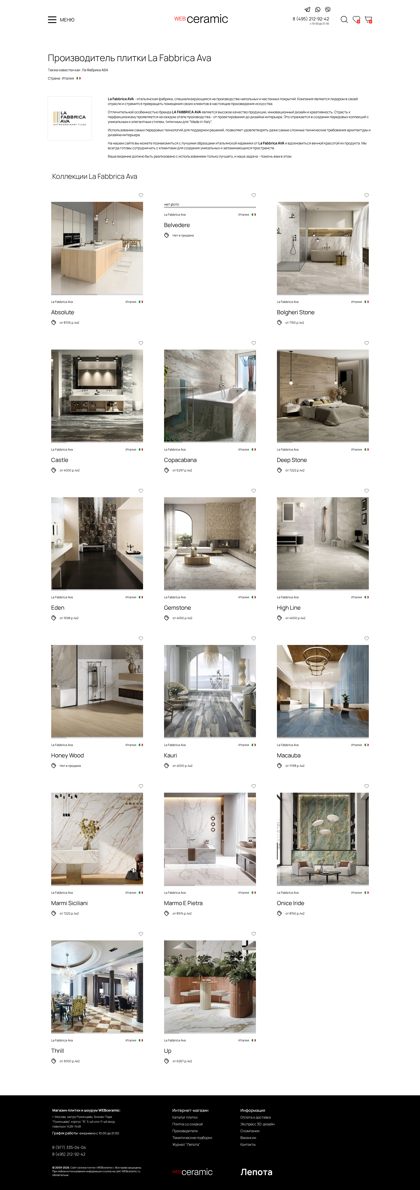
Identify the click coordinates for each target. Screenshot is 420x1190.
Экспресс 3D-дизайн (257, 1124)
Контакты (248, 1144)
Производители (185, 1130)
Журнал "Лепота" (186, 1144)
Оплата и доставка (255, 1117)
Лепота (257, 1172)
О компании (249, 1130)
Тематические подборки (192, 1137)
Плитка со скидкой (187, 1124)
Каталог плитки (185, 1117)
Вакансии (248, 1137)
